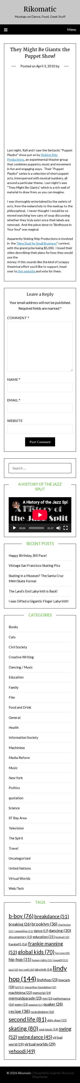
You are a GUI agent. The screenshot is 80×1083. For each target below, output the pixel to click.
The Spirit (16, 838)
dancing (60, 930)
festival (62, 937)
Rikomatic (40, 9)
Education (16, 677)
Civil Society (18, 647)
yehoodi (22, 1051)
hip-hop (20, 959)
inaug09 (60, 960)
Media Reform (19, 758)
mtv (47, 998)
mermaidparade (25, 998)
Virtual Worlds (19, 878)
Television (16, 828)
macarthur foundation (40, 987)
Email (13, 400)
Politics (14, 788)
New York (16, 778)
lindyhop (47, 980)
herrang (62, 953)
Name (13, 379)
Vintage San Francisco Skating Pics (34, 565)
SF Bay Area (18, 818)
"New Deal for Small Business (36, 243)
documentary (20, 937)
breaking (20, 924)
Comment (18, 318)
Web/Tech (16, 888)
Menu (71, 29)
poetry (21, 1004)
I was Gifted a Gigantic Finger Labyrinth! (39, 601)
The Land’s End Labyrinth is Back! (33, 591)
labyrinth (43, 969)
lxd (19, 987)
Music (13, 768)
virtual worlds (40, 1044)
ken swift (26, 969)
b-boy (21, 916)
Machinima (17, 748)
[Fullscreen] (65, 528)
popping (35, 1004)
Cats (12, 637)
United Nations (20, 868)
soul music (48, 1029)
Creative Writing (21, 657)
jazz (13, 969)
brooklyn (44, 924)
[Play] (14, 528)
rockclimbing (42, 1012)
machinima (20, 992)
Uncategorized (19, 858)
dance (41, 931)
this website (26, 271)
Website (14, 420)
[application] (40, 514)
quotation (16, 798)
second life (27, 1019)
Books (13, 627)
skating (23, 1028)
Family (13, 687)
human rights (42, 960)
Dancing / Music (21, 667)
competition (23, 931)
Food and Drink (20, 707)
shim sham (57, 1020)
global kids (36, 952)
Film (12, 697)
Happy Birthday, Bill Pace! (28, 555)
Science (14, 808)
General (14, 717)
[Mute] (58, 528)
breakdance (51, 916)
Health (14, 727)
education (44, 937)
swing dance (35, 1037)
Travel (13, 848)
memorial (42, 993)
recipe (19, 1011)
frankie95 (18, 944)
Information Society (23, 737)
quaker (53, 1004)
